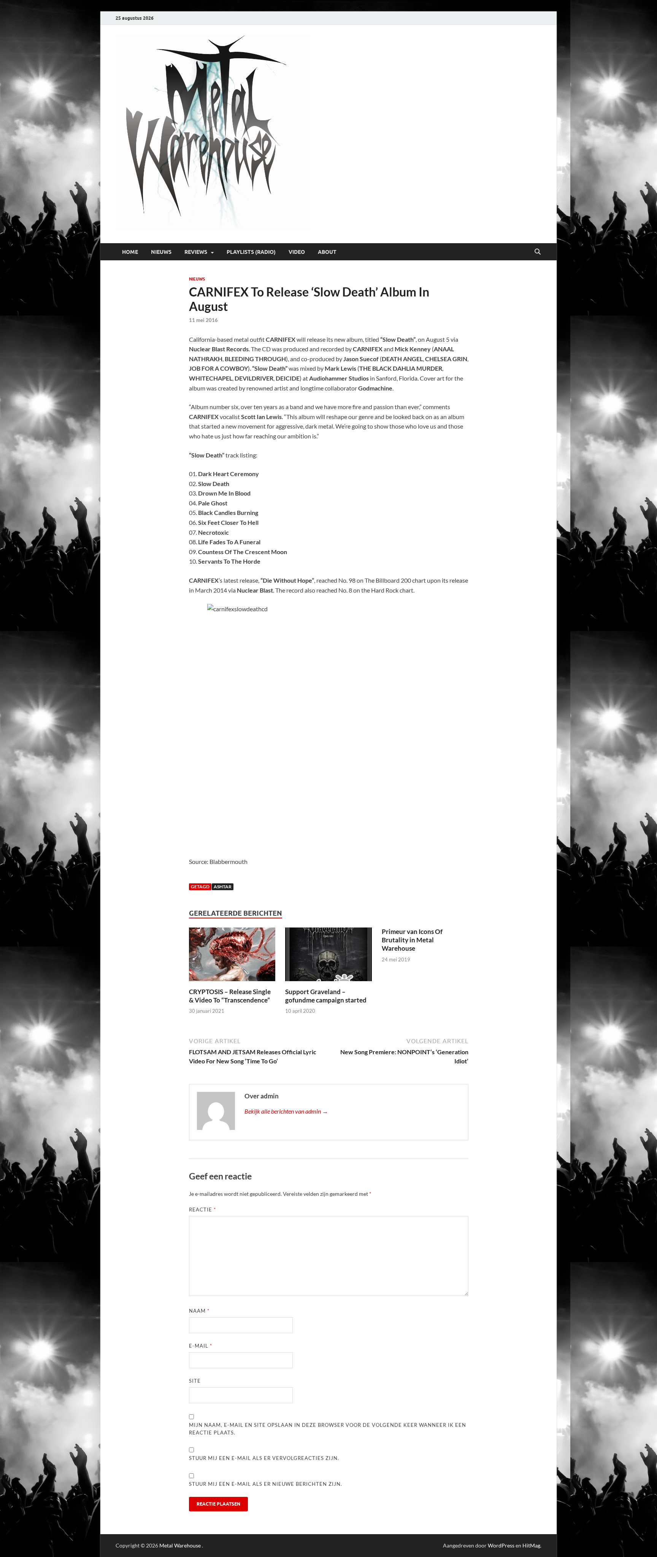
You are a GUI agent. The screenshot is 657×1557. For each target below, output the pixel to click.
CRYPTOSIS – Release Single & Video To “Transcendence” (230, 996)
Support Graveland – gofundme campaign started (326, 996)
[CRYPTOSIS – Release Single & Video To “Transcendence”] (232, 956)
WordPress (501, 1545)
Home (130, 252)
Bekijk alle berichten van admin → (286, 1111)
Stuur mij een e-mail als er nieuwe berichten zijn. (265, 1484)
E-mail (200, 1346)
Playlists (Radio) (251, 252)
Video (297, 252)
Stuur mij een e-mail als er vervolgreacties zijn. (264, 1458)
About (327, 252)
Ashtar (223, 886)
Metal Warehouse (180, 1545)
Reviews (195, 252)
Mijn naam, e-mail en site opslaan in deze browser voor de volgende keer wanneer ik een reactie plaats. (327, 1429)
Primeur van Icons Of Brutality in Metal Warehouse (412, 940)
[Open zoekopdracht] (537, 252)
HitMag (531, 1545)
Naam (199, 1311)
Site (195, 1381)
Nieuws (161, 252)
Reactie (202, 1209)
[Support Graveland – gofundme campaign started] (328, 956)
